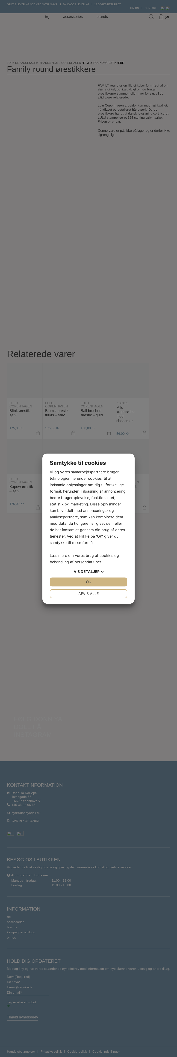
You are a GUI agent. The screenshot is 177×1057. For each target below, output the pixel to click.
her (98, 562)
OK (88, 582)
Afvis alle (88, 593)
